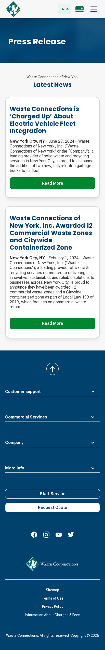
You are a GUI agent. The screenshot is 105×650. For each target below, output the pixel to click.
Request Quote (52, 507)
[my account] (79, 9)
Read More (52, 183)
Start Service (52, 493)
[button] (94, 9)
